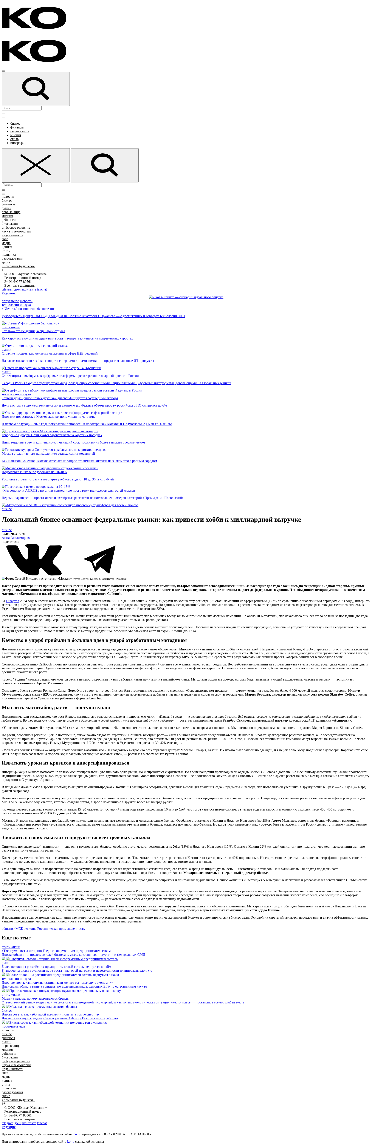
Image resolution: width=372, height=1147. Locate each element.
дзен (17, 289)
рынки (6, 208)
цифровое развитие (16, 227)
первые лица (19, 131)
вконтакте (29, 289)
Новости (26, 301)
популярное (10, 301)
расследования (12, 258)
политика (9, 254)
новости (8, 196)
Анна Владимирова (16, 538)
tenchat (42, 289)
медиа (6, 243)
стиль (14, 139)
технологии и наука (16, 305)
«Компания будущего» (18, 266)
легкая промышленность (67, 928)
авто (5, 239)
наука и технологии (16, 231)
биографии (18, 143)
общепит (8, 928)
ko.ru (70, 1141)
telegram (7, 289)
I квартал (12, 601)
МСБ (19, 928)
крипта (7, 247)
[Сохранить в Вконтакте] (34, 575)
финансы (17, 127)
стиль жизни (11, 327)
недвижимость (12, 235)
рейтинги (9, 220)
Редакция (9, 293)
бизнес (15, 123)
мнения (15, 135)
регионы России (36, 928)
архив (6, 262)
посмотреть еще (13, 1026)
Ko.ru (77, 1134)
